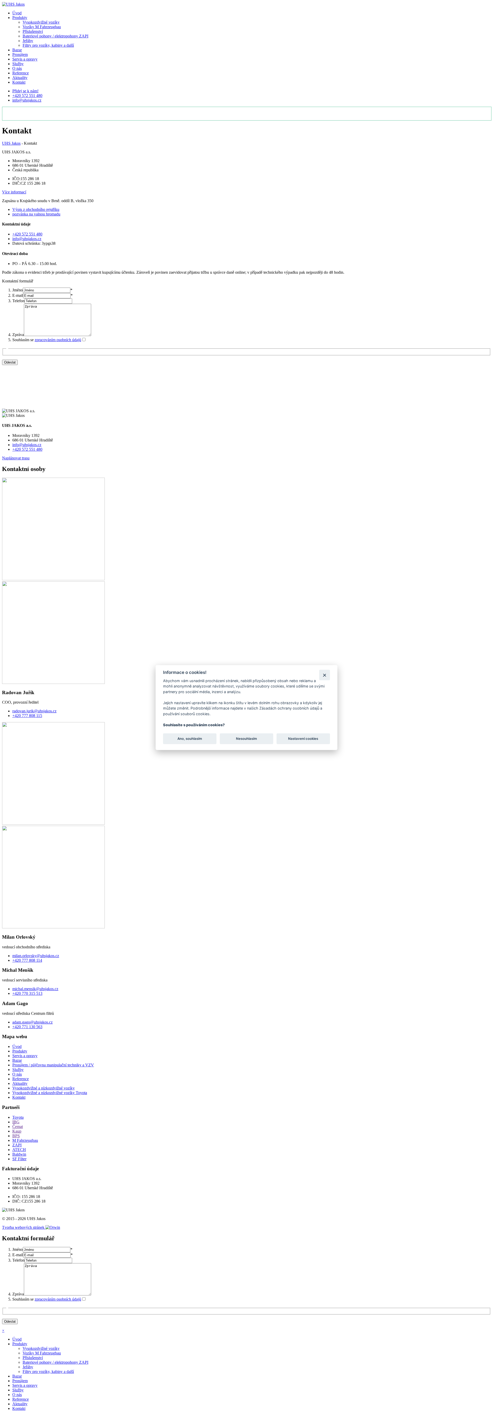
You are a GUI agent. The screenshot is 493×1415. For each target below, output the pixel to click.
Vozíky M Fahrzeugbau (42, 27)
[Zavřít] (324, 675)
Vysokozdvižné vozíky (41, 22)
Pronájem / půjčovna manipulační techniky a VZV (53, 1065)
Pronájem (20, 54)
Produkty (19, 17)
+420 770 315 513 (27, 993)
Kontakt (18, 82)
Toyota (18, 1117)
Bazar (17, 50)
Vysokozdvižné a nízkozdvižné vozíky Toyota (49, 1092)
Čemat (17, 1126)
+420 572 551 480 (27, 95)
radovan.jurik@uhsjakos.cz (34, 711)
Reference (20, 73)
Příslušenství (33, 31)
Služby (18, 64)
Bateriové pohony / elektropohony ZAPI (55, 36)
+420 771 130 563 (27, 1027)
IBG (16, 1122)
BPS (16, 1136)
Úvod (17, 13)
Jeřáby (28, 40)
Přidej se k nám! (25, 91)
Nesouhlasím (246, 738)
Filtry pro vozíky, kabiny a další (48, 45)
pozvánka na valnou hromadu (36, 214)
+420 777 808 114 (27, 960)
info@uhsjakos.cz (26, 100)
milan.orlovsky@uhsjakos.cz (35, 956)
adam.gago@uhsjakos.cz (32, 1022)
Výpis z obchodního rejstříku (35, 209)
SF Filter (19, 1159)
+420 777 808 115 (27, 715)
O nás (17, 68)
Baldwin (19, 1154)
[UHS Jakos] (13, 4)
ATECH (19, 1149)
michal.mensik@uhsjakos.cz (35, 989)
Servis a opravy (24, 59)
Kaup (16, 1131)
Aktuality (19, 77)
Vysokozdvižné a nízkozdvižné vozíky (43, 1088)
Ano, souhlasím (189, 738)
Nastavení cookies (303, 738)
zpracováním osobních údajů (58, 340)
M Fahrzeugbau (25, 1140)
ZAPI (17, 1145)
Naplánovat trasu (16, 458)
